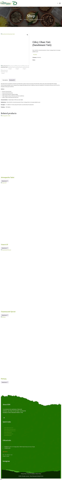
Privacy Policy (23, 473)
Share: (34, 59)
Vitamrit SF (4, 244)
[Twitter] (37, 59)
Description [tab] (5, 80)
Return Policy (38, 473)
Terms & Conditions (31, 473)
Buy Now (35, 54)
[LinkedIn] (40, 59)
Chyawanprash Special (8, 311)
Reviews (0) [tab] (12, 80)
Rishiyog (3, 379)
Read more (4, 181)
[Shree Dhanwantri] (9, 3)
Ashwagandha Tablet (7, 177)
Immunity (39, 57)
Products (26, 19)
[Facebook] (36, 59)
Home (21, 19)
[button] (27, 35)
